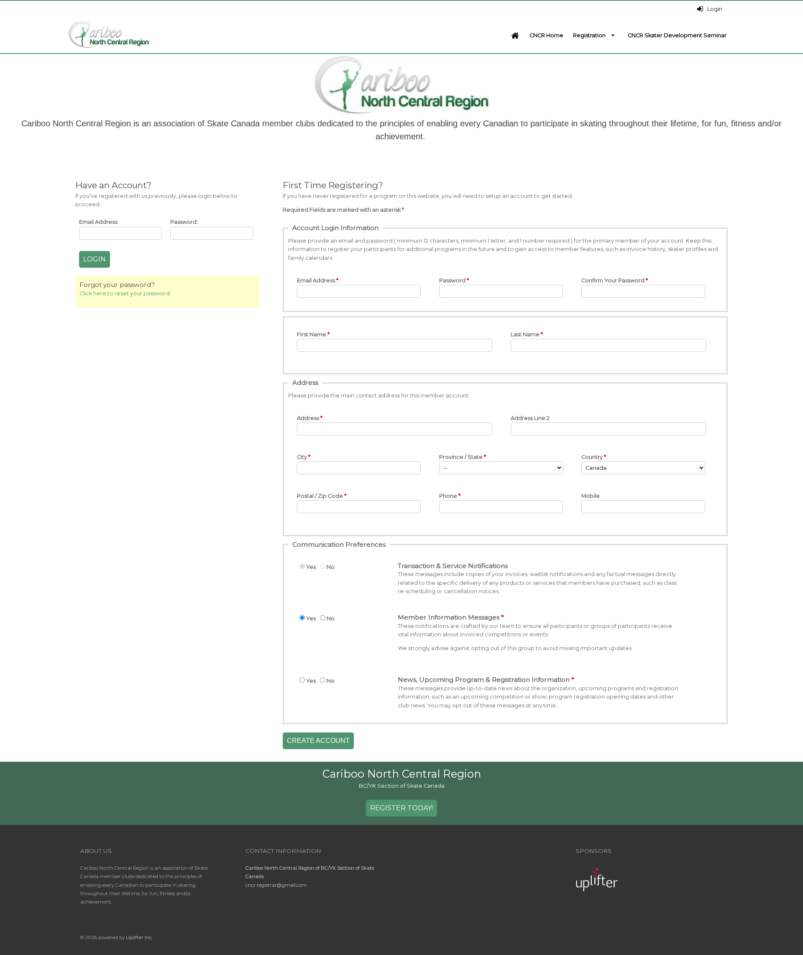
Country (592, 457)
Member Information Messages (448, 617)
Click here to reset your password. (125, 293)
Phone (448, 496)
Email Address (316, 280)
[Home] (515, 35)
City (302, 457)
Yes (311, 567)
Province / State (461, 457)
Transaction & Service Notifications (453, 566)
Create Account (318, 740)
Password (452, 280)
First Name (311, 334)
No (331, 567)
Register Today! (401, 808)
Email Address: (98, 222)
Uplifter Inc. (139, 937)
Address (308, 418)
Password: (184, 222)
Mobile (590, 496)
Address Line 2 (530, 418)
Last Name (525, 334)
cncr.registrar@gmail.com (276, 885)
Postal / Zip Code (320, 496)
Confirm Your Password (612, 280)
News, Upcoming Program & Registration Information (484, 680)
